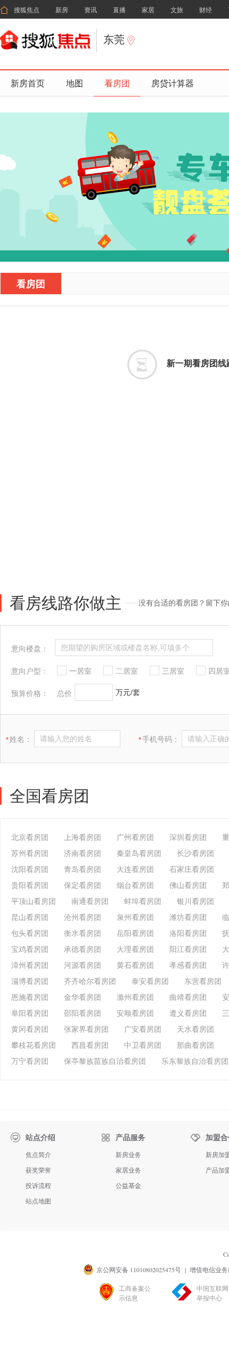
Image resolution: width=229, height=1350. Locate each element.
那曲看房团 (195, 1045)
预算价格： (29, 693)
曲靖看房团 (188, 997)
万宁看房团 (29, 1061)
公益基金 (128, 1185)
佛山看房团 (188, 885)
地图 (74, 82)
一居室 (80, 671)
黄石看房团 (135, 965)
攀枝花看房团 (33, 1045)
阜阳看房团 (29, 1013)
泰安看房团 (150, 981)
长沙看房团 (195, 853)
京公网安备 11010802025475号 (138, 1269)
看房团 (117, 82)
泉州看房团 (135, 917)
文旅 (176, 10)
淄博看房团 (29, 981)
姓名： (19, 739)
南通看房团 (90, 901)
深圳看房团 (188, 837)
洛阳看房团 (188, 933)
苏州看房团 (29, 853)
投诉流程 (38, 1185)
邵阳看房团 (82, 1013)
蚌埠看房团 (142, 901)
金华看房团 (82, 997)
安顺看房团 (135, 1013)
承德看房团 (82, 949)
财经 (205, 10)
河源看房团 (82, 965)
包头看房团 (29, 933)
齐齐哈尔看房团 (90, 981)
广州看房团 (135, 837)
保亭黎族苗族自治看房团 (105, 1061)
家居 (148, 10)
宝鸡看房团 (29, 949)
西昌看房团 (90, 1045)
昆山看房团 (29, 917)
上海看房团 (82, 837)
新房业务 (128, 1154)
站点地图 (38, 1201)
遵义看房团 (188, 1013)
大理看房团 (135, 949)
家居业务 (128, 1170)
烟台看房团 (135, 885)
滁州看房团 (135, 997)
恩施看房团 (29, 997)
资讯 (90, 10)
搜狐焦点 (19, 10)
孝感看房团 (188, 965)
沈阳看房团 (29, 869)
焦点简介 (38, 1154)
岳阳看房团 (135, 933)
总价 (64, 693)
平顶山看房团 (33, 901)
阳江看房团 (188, 949)
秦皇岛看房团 (139, 853)
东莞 (114, 39)
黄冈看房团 (29, 1029)
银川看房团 (195, 901)
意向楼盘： (29, 648)
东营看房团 (203, 981)
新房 (61, 10)
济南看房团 (82, 853)
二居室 (127, 671)
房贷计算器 (172, 82)
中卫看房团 (142, 1045)
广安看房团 (142, 1029)
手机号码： (158, 739)
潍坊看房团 (188, 917)
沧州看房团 (82, 917)
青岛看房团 (82, 869)
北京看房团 (29, 837)
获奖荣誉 (38, 1170)
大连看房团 (135, 869)
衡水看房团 (82, 933)
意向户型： (29, 671)
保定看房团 (82, 885)
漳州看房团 (29, 965)
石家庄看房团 (191, 869)
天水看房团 (195, 1029)
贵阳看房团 (29, 885)
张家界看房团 (86, 1029)
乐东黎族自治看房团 (194, 1061)
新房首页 (28, 82)
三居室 (173, 671)
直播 (119, 10)
